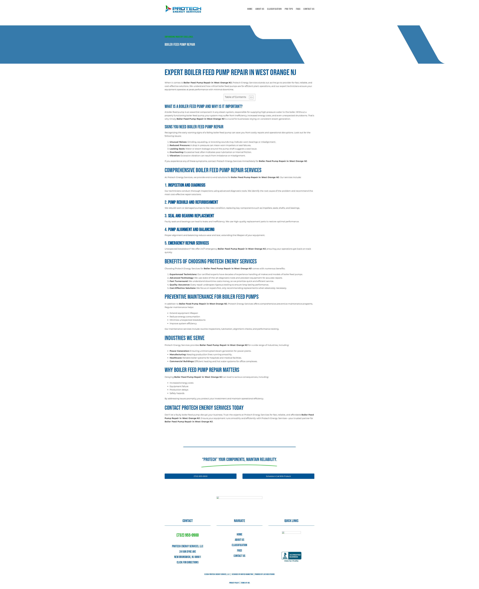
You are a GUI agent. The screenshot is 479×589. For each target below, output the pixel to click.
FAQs (239, 550)
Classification (239, 545)
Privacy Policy (234, 583)
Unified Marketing (246, 574)
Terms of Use (245, 583)
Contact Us (239, 556)
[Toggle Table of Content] (250, 97)
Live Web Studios (269, 574)
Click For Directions (187, 562)
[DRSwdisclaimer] (291, 532)
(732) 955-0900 (188, 535)
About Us (239, 540)
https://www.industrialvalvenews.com (184, 427)
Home (239, 534)
